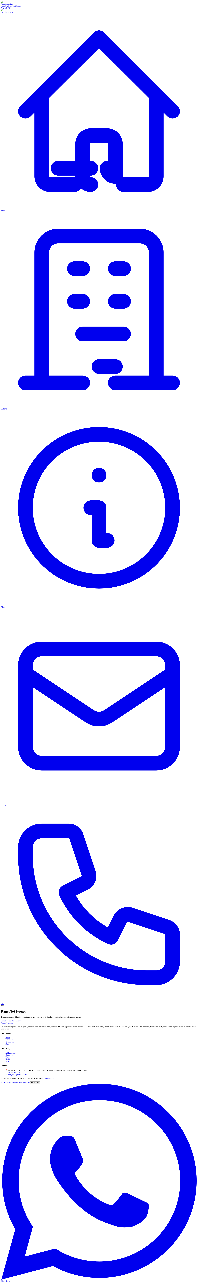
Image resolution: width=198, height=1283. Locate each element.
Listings (8, 6)
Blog (7, 1044)
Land (7, 1061)
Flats (7, 1057)
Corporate (9, 1055)
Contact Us (10, 1042)
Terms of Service (17, 1082)
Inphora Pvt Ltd (48, 1078)
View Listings (16, 1021)
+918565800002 (14, 1072)
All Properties (10, 1053)
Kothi (8, 1059)
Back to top (34, 1082)
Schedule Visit (6, 8)
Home (3, 6)
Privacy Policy (6, 1082)
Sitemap (27, 1082)
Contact (18, 6)
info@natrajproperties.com (17, 1075)
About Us (9, 1040)
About (13, 6)
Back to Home (6, 1021)
